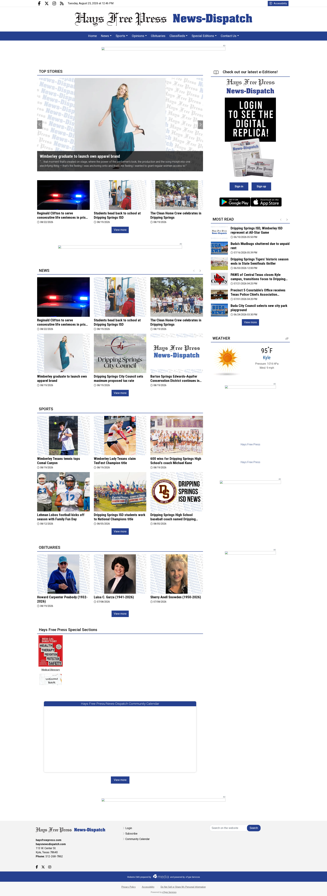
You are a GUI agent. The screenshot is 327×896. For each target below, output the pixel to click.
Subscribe (131, 833)
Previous (39, 124)
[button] (287, 338)
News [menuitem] (105, 36)
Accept (315, 890)
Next (200, 124)
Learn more (298, 890)
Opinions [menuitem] (138, 36)
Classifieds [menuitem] (177, 36)
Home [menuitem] (92, 36)
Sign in (239, 186)
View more (120, 229)
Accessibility (280, 3)
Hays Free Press (250, 444)
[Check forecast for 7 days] (227, 360)
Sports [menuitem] (120, 36)
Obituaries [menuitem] (158, 36)
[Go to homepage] (163, 19)
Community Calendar (137, 839)
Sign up (261, 186)
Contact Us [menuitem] (228, 36)
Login (128, 828)
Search (254, 828)
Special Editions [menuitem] (203, 36)
